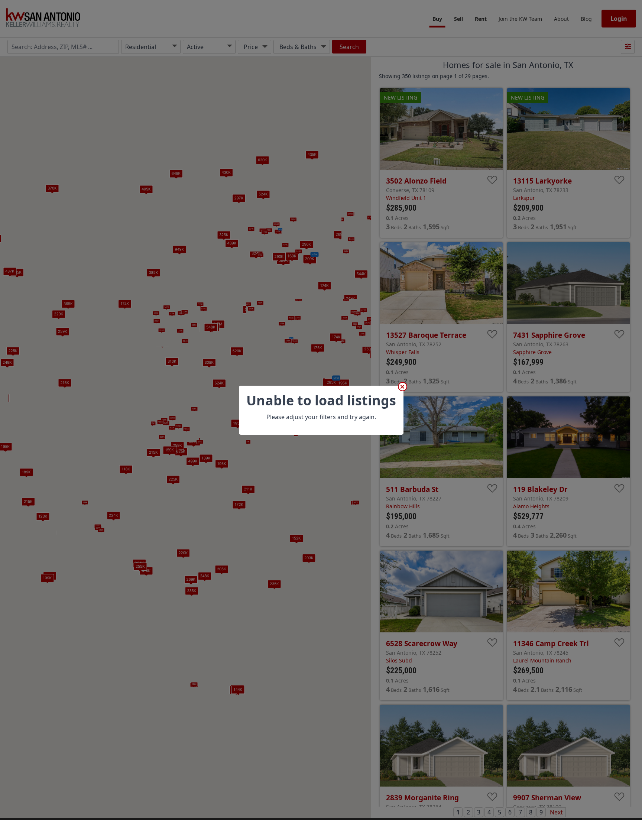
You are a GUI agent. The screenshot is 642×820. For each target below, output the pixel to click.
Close (402, 386)
